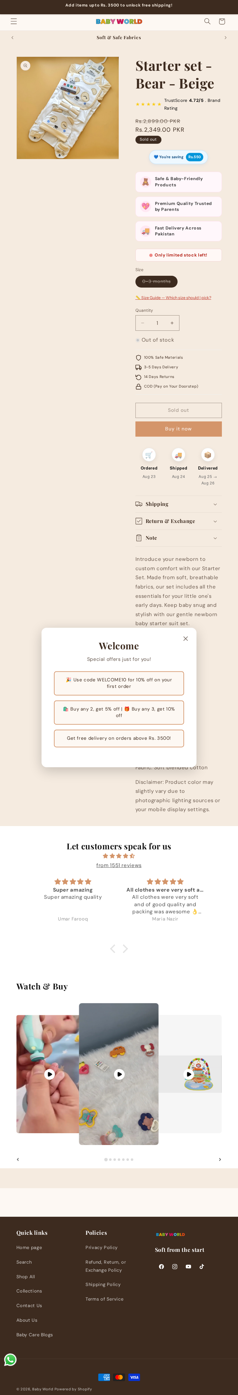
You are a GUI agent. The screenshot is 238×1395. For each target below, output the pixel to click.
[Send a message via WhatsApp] (10, 1359)
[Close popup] (185, 639)
